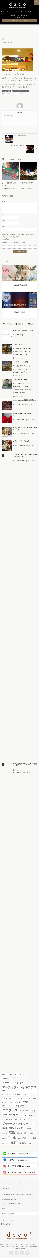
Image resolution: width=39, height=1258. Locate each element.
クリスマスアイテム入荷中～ (22, 441)
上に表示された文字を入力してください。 (14, 242)
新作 (25, 1133)
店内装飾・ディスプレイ (20, 354)
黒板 (30, 1143)
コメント (5, 201)
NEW (9, 1074)
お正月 (26, 1074)
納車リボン (26, 1138)
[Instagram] (14, 120)
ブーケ (15, 1119)
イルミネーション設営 (20, 362)
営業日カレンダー (17, 1128)
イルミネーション (7, 1098)
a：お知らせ (18, 334)
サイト (3, 226)
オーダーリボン (31, 1098)
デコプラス (10, 1110)
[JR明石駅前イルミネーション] (28, 171)
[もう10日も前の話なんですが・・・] (10, 171)
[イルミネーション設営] (7, 366)
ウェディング (19, 1098)
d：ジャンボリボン (20, 419)
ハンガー (14, 93)
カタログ (5, 1102)
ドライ (32, 1111)
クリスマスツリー (19, 344)
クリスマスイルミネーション (20, 91)
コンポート (6, 1106)
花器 (34, 1138)
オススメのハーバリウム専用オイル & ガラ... (25, 428)
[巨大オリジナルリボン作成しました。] (7, 418)
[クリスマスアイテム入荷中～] (7, 445)
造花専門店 (22, 1143)
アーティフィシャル (13, 1082)
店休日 (19, 1133)
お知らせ (5, 1078)
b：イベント (18, 404)
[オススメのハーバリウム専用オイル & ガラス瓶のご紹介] (7, 432)
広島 (12, 1132)
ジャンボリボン (18, 1106)
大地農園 (29, 1128)
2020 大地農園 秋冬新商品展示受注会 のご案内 (25, 764)
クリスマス (7, 93)
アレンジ (13, 1078)
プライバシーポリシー (8, 1220)
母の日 (4, 1138)
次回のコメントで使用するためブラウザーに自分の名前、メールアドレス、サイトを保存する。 (19, 236)
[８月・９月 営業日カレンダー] (7, 335)
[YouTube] (24, 120)
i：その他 (27, 348)
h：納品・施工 (6, 91)
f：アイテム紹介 (19, 433)
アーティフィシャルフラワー (19, 1089)
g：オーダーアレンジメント (22, 383)
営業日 (4, 1128)
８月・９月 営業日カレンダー (23, 331)
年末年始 (4, 1133)
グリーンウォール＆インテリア (22, 389)
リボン (32, 1124)
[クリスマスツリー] (7, 349)
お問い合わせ (5, 1224)
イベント (25, 1095)
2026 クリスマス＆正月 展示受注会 (24, 400)
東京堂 (31, 1133)
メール (4, 220)
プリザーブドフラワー (15, 1123)
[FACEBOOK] (21, 120)
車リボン (5, 1143)
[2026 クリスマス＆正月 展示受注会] (7, 404)
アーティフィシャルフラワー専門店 (11, 1095)
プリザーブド (24, 1119)
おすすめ (18, 1074)
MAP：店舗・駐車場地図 (12, 1203)
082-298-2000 (20, 21)
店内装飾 (21, 93)
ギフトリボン (13, 1102)
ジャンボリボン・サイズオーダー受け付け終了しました (25, 455)
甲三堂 (12, 1137)
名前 (4, 214)
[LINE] (17, 120)
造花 (13, 1142)
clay (3, 1074)
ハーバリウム (28, 1116)
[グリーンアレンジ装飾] (7, 384)
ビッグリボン (7, 1119)
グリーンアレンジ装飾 (20, 379)
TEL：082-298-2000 (10, 1199)
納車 (19, 1138)
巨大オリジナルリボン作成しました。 (24, 414)
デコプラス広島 (24, 1111)
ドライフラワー (11, 1115)
